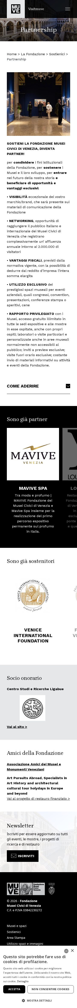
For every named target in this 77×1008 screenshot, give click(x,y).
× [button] (72, 950)
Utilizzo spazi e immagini (25, 944)
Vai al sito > (17, 727)
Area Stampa (16, 938)
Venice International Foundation (32, 635)
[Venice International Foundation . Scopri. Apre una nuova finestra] (33, 596)
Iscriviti (26, 856)
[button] (67, 9)
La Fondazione (33, 54)
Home (12, 54)
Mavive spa (33, 488)
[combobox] (66, 951)
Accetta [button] (14, 989)
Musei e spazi (17, 926)
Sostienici (57, 54)
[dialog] (38, 977)
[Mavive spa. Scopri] (33, 454)
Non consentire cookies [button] (51, 989)
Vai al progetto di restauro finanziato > (38, 799)
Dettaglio (23, 981)
